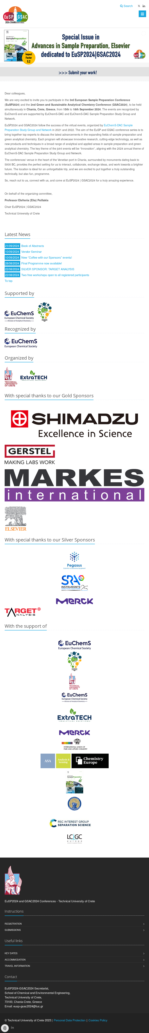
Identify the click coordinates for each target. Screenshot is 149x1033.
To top (8, 281)
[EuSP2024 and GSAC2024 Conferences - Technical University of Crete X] (139, 6)
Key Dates (11, 953)
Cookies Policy (97, 1020)
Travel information (17, 965)
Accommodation (15, 959)
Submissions (13, 929)
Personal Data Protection (69, 1020)
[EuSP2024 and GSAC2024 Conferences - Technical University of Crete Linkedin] (144, 6)
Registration (13, 923)
